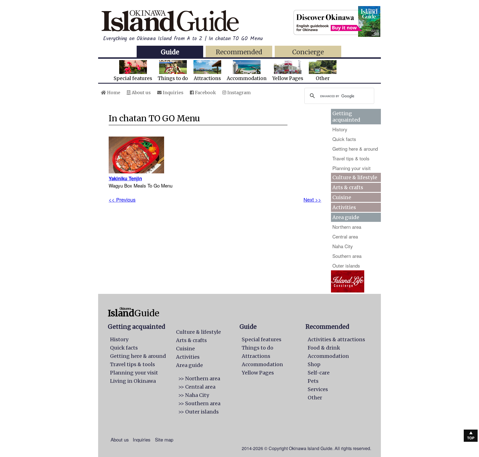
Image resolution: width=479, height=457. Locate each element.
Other (323, 78)
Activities (344, 207)
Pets (313, 381)
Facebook (205, 92)
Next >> (312, 199)
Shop (314, 364)
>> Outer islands (198, 412)
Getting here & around (355, 148)
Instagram (238, 92)
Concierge (308, 52)
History (339, 129)
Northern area (346, 226)
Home (113, 92)
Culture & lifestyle (354, 177)
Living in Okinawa (133, 381)
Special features (133, 78)
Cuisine (341, 197)
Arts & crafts (347, 187)
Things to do (173, 78)
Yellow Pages (287, 78)
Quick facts (344, 138)
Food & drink (324, 348)
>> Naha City (193, 395)
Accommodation (247, 78)
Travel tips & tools (351, 158)
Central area (345, 236)
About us (141, 92)
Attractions (207, 78)
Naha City (342, 246)
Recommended (239, 52)
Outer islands (346, 265)
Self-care (319, 372)
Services (318, 389)
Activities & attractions (336, 339)
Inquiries (173, 92)
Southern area (346, 255)
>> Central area (196, 387)
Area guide (189, 365)
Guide (170, 52)
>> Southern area (199, 403)
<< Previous (122, 199)
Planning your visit (351, 168)
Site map (164, 439)
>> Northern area (199, 378)
